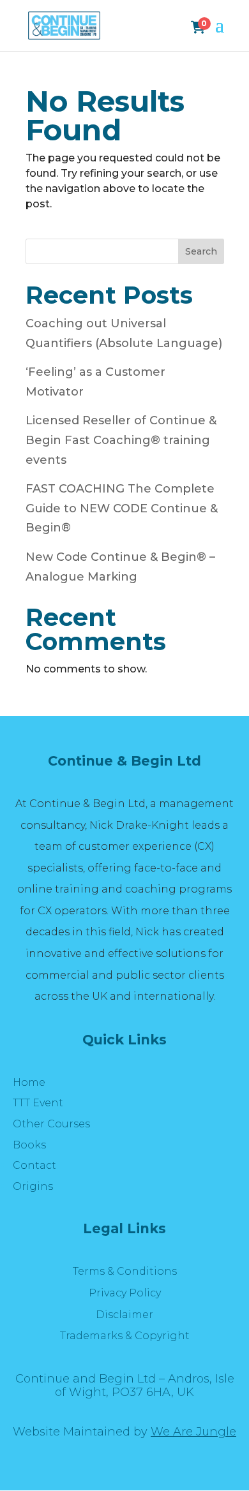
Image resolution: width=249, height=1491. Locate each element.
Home (29, 1082)
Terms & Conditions (125, 1271)
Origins (33, 1186)
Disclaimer (124, 1315)
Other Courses (51, 1124)
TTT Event (38, 1103)
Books (29, 1145)
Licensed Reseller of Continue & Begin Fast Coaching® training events (121, 439)
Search (201, 251)
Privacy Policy (125, 1293)
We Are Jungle (193, 1432)
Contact (34, 1165)
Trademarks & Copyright (125, 1336)
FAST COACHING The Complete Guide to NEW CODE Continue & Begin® (122, 508)
